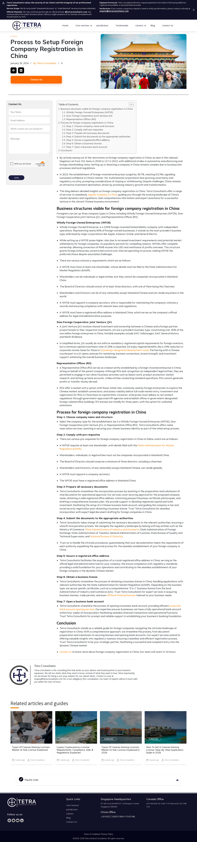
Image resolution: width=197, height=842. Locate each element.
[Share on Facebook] (14, 70)
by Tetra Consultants (44, 63)
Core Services (72, 805)
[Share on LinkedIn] (21, 70)
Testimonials (122, 25)
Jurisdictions (102, 25)
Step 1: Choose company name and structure (90, 126)
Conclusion (67, 150)
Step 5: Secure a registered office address (88, 140)
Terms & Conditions (92, 834)
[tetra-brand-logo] (26, 25)
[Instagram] (13, 820)
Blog (153, 25)
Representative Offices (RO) (81, 119)
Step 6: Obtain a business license (84, 143)
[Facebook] (9, 820)
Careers (69, 813)
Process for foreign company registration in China (87, 122)
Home (65, 25)
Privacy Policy (107, 834)
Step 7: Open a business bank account (87, 146)
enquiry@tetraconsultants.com (114, 11)
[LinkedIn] (22, 820)
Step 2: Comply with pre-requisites (85, 129)
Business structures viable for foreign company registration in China (97, 108)
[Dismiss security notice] (193, 9)
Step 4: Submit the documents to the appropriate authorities (98, 136)
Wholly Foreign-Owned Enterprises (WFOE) (90, 112)
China (14, 36)
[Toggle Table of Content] (130, 104)
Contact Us (167, 25)
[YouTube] (17, 820)
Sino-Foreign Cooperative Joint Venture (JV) (89, 115)
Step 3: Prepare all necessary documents (88, 133)
